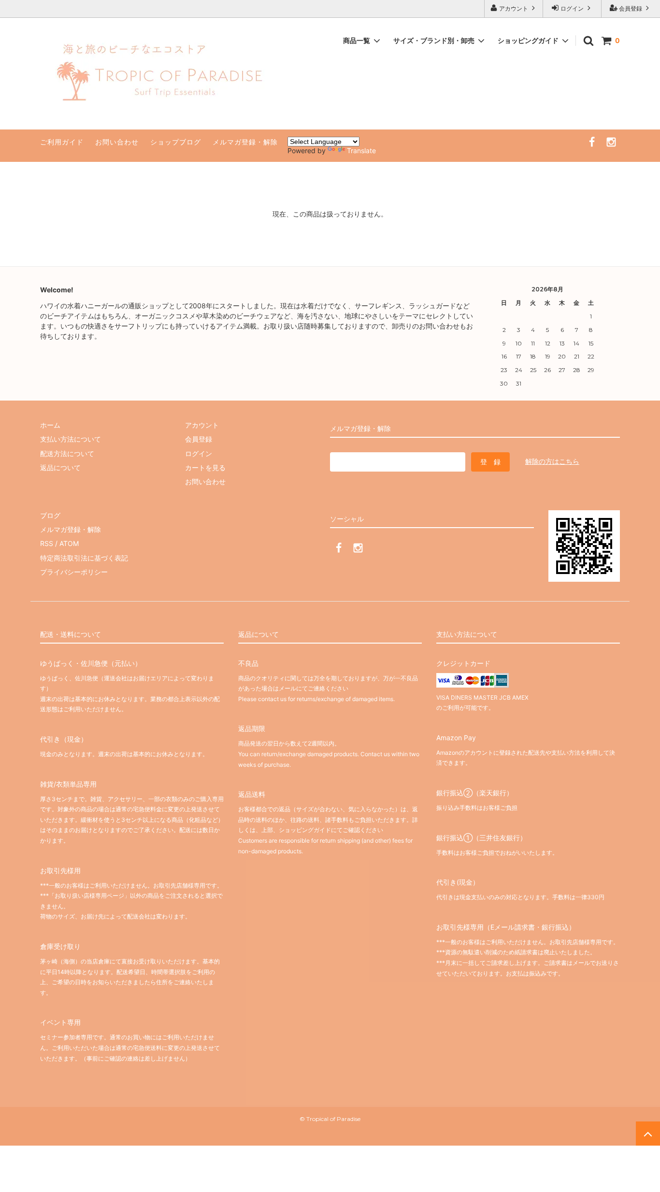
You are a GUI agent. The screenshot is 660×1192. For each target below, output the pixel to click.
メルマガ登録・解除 (245, 142)
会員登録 (630, 8)
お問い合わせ (117, 142)
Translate (361, 150)
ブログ (50, 515)
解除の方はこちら (552, 461)
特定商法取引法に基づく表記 (84, 558)
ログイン (572, 8)
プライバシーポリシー (74, 572)
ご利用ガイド (62, 142)
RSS (46, 543)
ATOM (69, 543)
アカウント (514, 8)
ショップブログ (175, 142)
